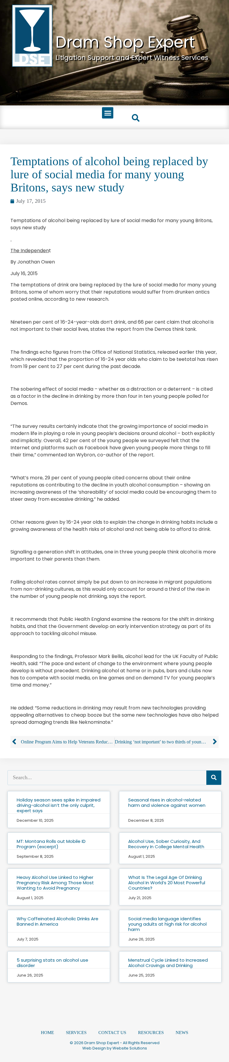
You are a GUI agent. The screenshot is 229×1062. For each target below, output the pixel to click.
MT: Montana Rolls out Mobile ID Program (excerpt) (51, 844)
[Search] (213, 778)
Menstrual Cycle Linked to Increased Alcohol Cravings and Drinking (168, 963)
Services (76, 1032)
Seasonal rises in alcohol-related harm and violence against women (166, 802)
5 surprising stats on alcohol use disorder (52, 963)
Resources (151, 1032)
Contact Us (112, 1032)
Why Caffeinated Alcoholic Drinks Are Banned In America (57, 921)
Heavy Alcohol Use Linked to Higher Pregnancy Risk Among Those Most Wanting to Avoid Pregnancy (55, 882)
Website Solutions (129, 1048)
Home (47, 1032)
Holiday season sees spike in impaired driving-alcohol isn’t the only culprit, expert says (58, 805)
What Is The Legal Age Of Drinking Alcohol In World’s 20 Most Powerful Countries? (166, 882)
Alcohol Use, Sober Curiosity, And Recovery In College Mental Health (166, 844)
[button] (107, 112)
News (182, 1032)
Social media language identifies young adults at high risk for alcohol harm (167, 924)
